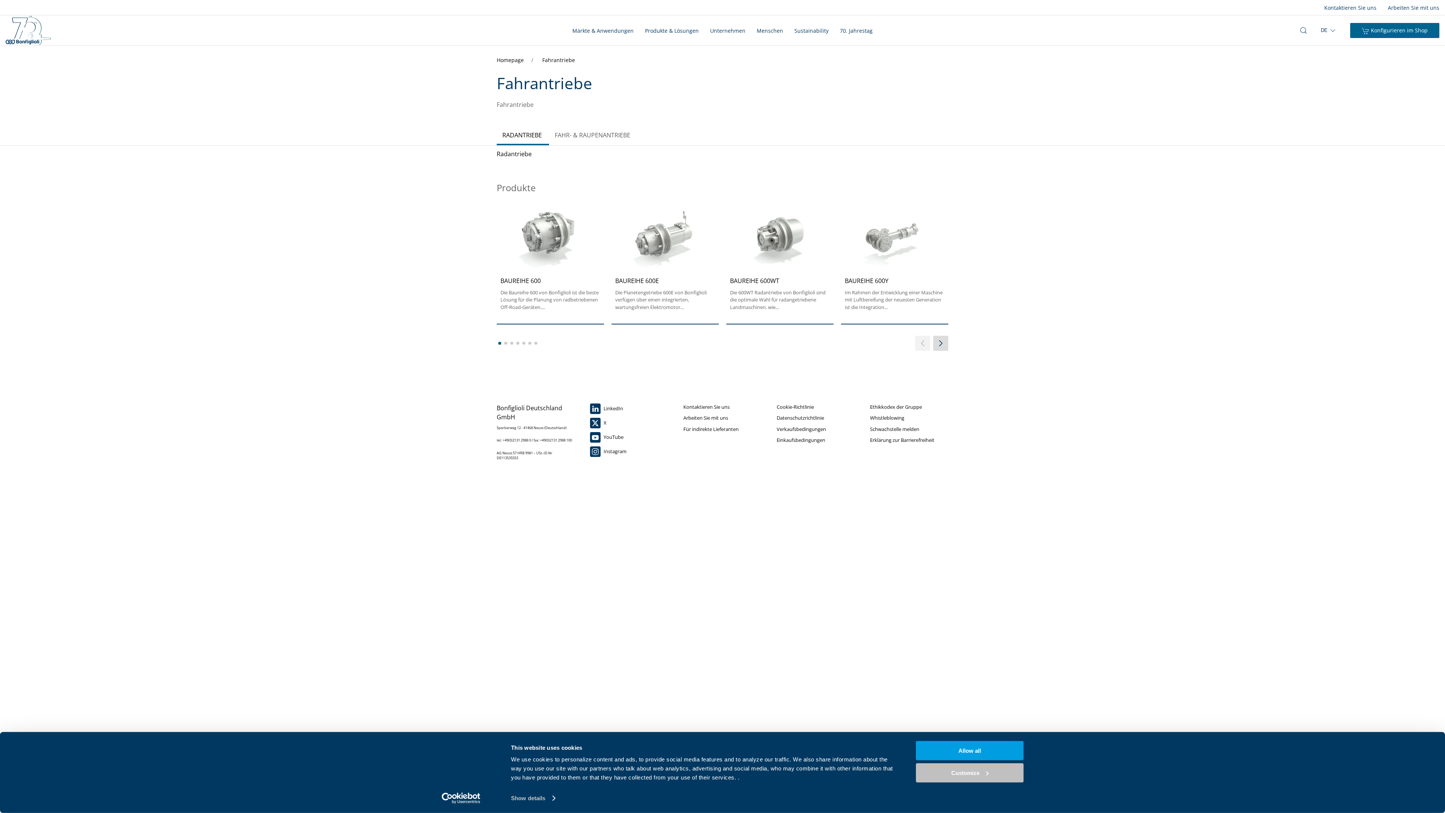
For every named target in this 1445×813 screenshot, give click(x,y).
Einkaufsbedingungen (801, 440)
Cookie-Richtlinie (795, 406)
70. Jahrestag (856, 30)
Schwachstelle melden (894, 429)
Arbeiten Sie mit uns (1413, 7)
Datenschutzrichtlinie (800, 417)
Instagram (614, 451)
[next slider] (940, 343)
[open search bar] (1303, 30)
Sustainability (811, 30)
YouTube (613, 437)
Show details (528, 798)
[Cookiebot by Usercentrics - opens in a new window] (461, 798)
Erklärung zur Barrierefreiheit (902, 440)
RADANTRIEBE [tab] (522, 135)
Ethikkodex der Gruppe (896, 406)
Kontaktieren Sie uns (1350, 7)
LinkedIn (612, 408)
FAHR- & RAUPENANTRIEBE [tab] (592, 135)
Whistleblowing (887, 417)
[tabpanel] (722, 257)
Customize (965, 772)
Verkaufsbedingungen (801, 429)
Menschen (770, 30)
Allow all (969, 751)
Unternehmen (727, 30)
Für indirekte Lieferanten (711, 429)
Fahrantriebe (558, 60)
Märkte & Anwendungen (603, 30)
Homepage (511, 60)
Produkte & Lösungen (672, 30)
